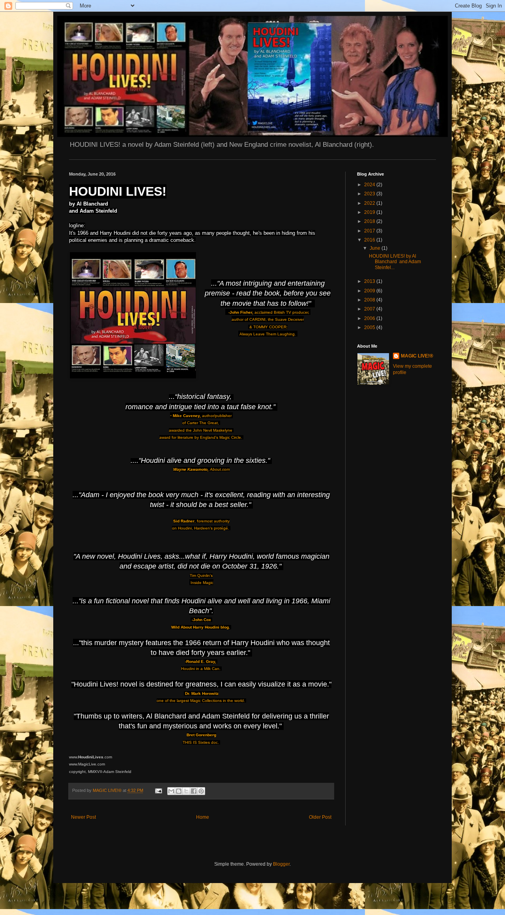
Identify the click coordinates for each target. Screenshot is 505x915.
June (376, 248)
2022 (370, 203)
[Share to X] (186, 791)
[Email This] (171, 791)
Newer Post (83, 817)
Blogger (281, 864)
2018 (370, 221)
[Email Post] (158, 790)
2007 (370, 309)
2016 (370, 240)
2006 (370, 318)
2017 (370, 231)
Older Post (320, 817)
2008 (370, 300)
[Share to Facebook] (194, 791)
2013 (370, 281)
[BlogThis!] (179, 791)
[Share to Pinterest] (201, 791)
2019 (370, 212)
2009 (370, 291)
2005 (370, 327)
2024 (370, 184)
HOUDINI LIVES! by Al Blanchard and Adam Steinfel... (395, 261)
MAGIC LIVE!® (417, 356)
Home (202, 817)
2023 (370, 193)
